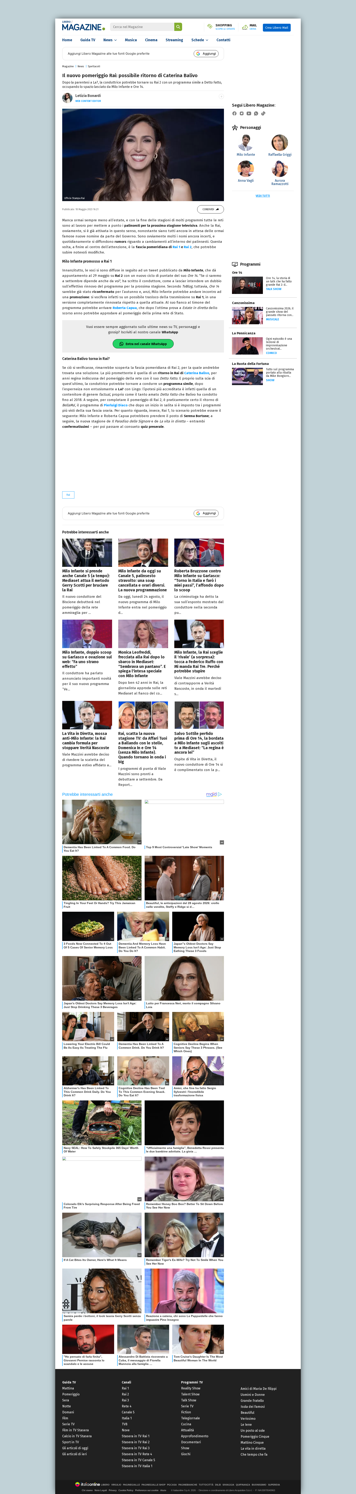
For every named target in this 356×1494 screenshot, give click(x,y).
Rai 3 (125, 1400)
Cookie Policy (125, 1490)
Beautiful (247, 1413)
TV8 (124, 1424)
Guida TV (87, 40)
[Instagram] (241, 113)
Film (65, 1418)
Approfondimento (194, 1436)
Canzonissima (243, 303)
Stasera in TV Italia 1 (137, 1466)
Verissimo (248, 1419)
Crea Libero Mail (276, 27)
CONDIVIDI (208, 209)
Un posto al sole (253, 1431)
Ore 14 (237, 272)
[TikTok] (263, 113)
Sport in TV (70, 1442)
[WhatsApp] (256, 113)
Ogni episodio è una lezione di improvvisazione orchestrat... (279, 343)
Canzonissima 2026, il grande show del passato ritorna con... (280, 312)
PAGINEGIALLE (131, 1485)
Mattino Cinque (252, 1442)
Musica (131, 40)
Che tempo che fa (254, 1454)
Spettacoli (94, 66)
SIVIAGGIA (228, 1485)
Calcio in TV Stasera (77, 1436)
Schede (197, 40)
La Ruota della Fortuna (250, 364)
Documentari (191, 1442)
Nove (126, 1430)
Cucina (186, 1424)
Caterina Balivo (196, 373)
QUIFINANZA (243, 1485)
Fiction (186, 1412)
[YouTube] (248, 113)
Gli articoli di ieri (74, 1454)
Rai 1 (176, 247)
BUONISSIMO (259, 1485)
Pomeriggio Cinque (255, 1437)
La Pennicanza (243, 333)
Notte (66, 1406)
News (107, 40)
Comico (271, 353)
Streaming (174, 40)
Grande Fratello (252, 1401)
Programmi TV (192, 1382)
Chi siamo (87, 1490)
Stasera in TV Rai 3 (136, 1448)
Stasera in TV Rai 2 (136, 1442)
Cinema (151, 40)
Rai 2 (188, 247)
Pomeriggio (71, 1394)
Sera (65, 1400)
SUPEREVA (274, 1485)
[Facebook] (234, 113)
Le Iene (246, 1425)
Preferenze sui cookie (146, 1490)
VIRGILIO (116, 1485)
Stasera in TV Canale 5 (138, 1460)
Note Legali (101, 1490)
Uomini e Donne (253, 1395)
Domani (68, 1412)
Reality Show (190, 1388)
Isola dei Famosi (253, 1407)
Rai (68, 494)
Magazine (68, 66)
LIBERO (66, 21)
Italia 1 (127, 1418)
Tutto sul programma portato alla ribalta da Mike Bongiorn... (280, 373)
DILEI (218, 1485)
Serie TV (68, 1424)
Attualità (187, 1430)
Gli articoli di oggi (75, 1448)
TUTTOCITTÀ (206, 1485)
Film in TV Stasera (75, 1430)
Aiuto (163, 1490)
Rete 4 (126, 1406)
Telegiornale (190, 1418)
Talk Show (188, 1400)
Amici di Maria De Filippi (258, 1389)
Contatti (223, 40)
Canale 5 (128, 1412)
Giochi (185, 1454)
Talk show (273, 289)
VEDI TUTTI (263, 196)
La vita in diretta (253, 1448)
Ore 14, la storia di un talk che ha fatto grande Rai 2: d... (279, 281)
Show (270, 380)
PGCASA (172, 1485)
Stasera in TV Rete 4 (137, 1454)
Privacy (113, 1490)
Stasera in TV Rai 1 (135, 1436)
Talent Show (190, 1394)
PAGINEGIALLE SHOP (153, 1485)
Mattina (68, 1388)
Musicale (272, 319)
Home (67, 40)
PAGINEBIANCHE (187, 1485)
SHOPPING (225, 27)
